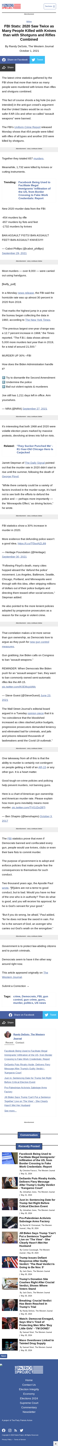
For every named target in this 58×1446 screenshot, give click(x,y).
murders (39, 158)
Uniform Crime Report (27, 127)
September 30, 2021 (14, 556)
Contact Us (29, 1384)
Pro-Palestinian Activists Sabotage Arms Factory (35, 1220)
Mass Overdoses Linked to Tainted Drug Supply (36, 1342)
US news (40, 1002)
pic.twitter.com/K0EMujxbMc (19, 686)
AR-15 (42, 767)
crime (16, 996)
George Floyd (10, 476)
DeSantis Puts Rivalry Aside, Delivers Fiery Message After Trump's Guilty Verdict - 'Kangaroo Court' (27, 1068)
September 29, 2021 (14, 253)
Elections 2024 (29, 1398)
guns (41, 999)
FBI (9, 838)
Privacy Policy (7, 1439)
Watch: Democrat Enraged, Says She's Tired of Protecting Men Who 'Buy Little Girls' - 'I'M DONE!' (36, 1323)
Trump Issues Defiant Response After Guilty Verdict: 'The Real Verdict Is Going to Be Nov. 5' (37, 1262)
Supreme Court (29, 1402)
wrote (5, 887)
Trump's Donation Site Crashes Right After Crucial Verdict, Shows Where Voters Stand (36, 1284)
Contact (19, 1042)
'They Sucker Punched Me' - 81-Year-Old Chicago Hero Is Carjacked (35, 449)
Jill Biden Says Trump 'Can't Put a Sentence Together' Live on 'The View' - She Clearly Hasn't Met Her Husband (27, 1101)
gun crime (30, 999)
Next (3, 1356)
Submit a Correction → (15, 986)
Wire (29, 21)
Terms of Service (20, 1439)
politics (28, 1002)
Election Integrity (29, 1389)
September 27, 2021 (35, 408)
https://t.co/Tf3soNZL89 (32, 543)
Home (29, 1380)
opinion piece (36, 713)
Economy (29, 1393)
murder (17, 1002)
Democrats (29, 996)
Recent (9, 1042)
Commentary (29, 1407)
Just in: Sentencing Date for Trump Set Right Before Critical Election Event (37, 1203)
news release (26, 292)
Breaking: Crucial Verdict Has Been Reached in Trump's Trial (35, 1304)
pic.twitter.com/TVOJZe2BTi (28, 807)
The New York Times (37, 319)
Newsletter (29, 1411)
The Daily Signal (35, 462)
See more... (10, 1110)
